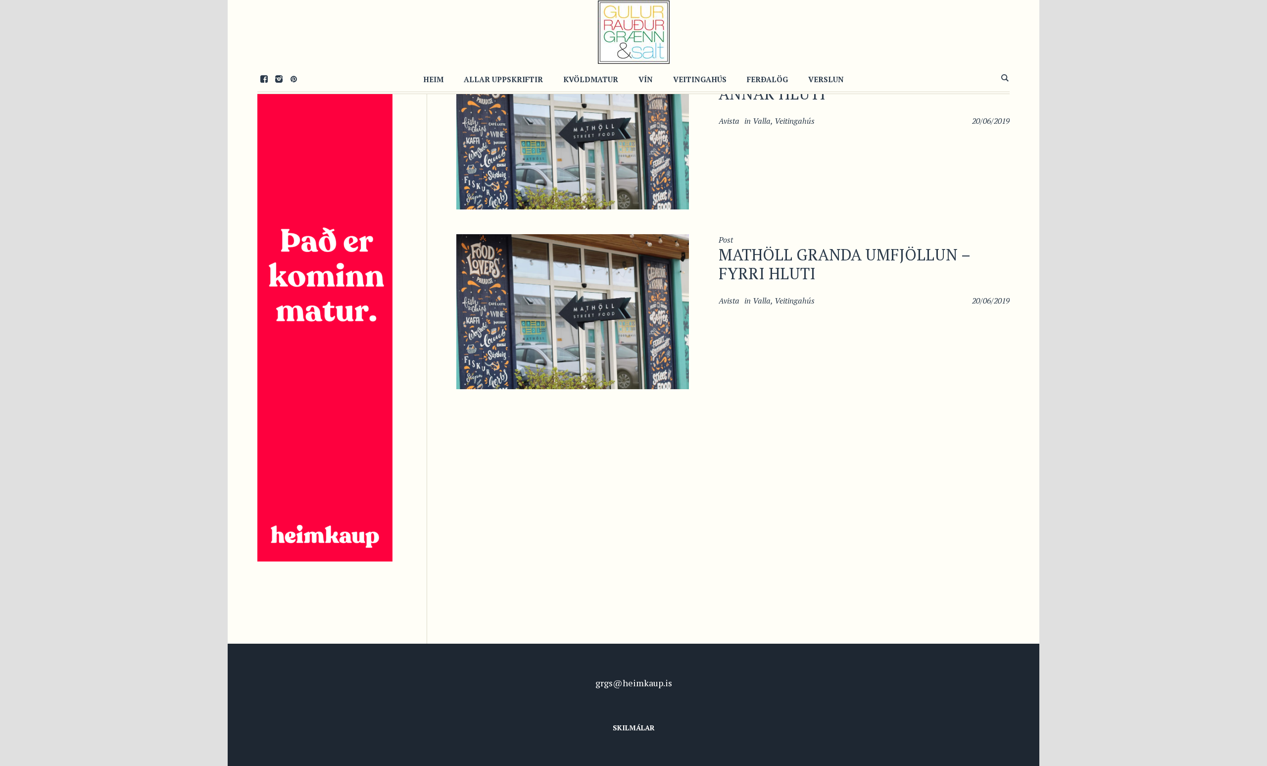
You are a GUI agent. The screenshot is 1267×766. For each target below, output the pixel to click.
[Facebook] (263, 78)
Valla (762, 120)
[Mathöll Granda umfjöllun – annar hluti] (572, 131)
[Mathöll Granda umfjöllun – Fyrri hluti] (572, 310)
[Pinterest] (293, 78)
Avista (729, 120)
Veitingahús (795, 120)
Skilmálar (634, 727)
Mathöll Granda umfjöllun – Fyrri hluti (844, 264)
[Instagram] (278, 78)
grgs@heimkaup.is (633, 683)
